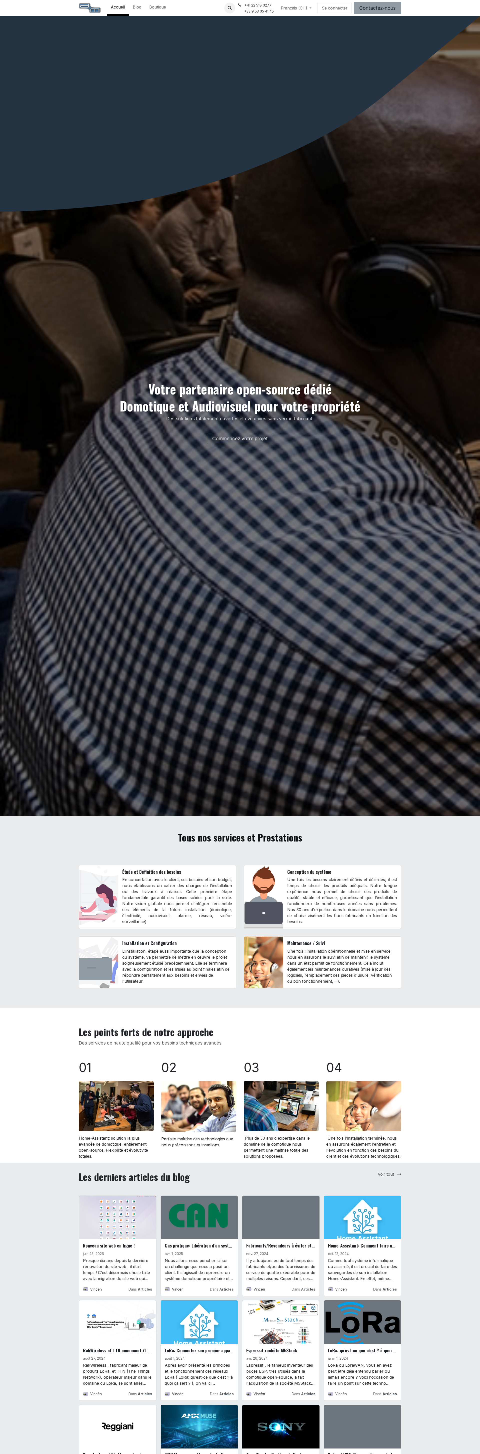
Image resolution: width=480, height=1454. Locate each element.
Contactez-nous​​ (377, 8)
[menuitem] (118, 8)
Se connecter (335, 8)
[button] (229, 8)
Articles (145, 1289)
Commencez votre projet (240, 439)
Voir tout (386, 1174)
